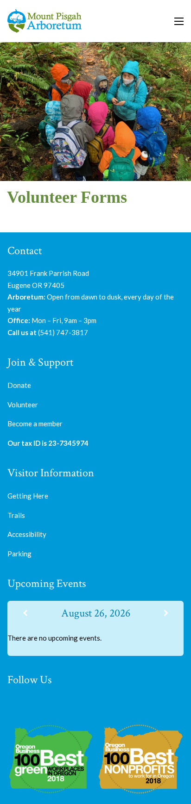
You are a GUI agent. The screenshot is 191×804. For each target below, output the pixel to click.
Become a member (35, 423)
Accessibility (26, 534)
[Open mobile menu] (179, 21)
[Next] (166, 613)
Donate (19, 385)
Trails (16, 515)
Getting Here (27, 496)
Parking (19, 553)
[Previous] (25, 613)
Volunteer (22, 404)
